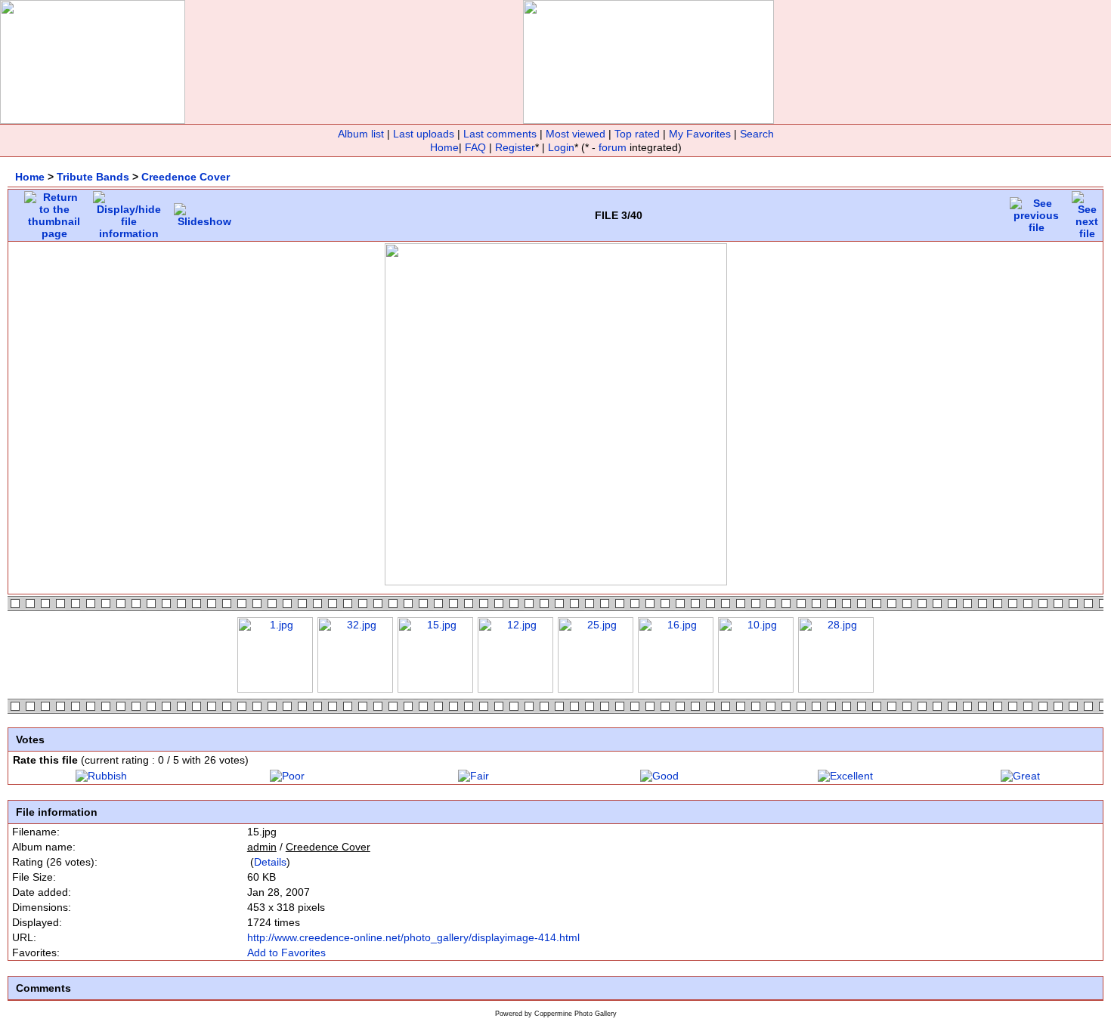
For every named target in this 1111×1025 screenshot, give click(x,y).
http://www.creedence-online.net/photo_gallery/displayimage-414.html (413, 937)
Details (270, 862)
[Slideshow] (204, 211)
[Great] (1020, 776)
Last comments (500, 134)
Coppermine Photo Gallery (575, 1013)
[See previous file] (1036, 211)
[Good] (659, 776)
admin (262, 847)
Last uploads (423, 134)
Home (444, 147)
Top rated (637, 134)
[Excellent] (845, 776)
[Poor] (287, 776)
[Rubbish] (101, 776)
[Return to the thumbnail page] (54, 211)
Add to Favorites (286, 952)
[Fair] (473, 776)
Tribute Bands (93, 177)
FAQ (475, 147)
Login (561, 147)
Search (757, 134)
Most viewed (575, 134)
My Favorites (700, 134)
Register (515, 147)
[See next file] (1086, 211)
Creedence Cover (185, 177)
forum (613, 147)
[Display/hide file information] (128, 211)
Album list (361, 134)
